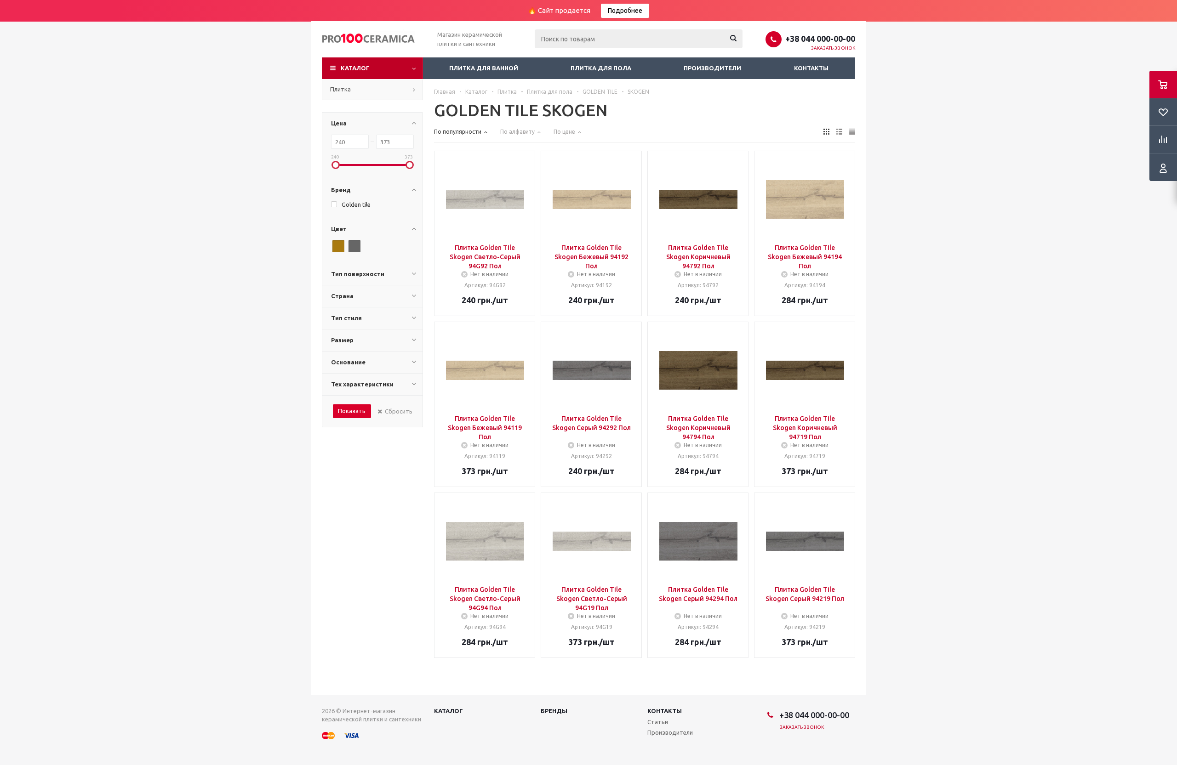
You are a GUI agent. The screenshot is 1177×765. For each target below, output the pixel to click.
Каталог (355, 68)
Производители (712, 68)
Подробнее (625, 10)
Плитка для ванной (483, 68)
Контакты (811, 68)
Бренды (554, 711)
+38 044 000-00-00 (820, 38)
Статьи (657, 722)
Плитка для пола (601, 68)
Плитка (340, 89)
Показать (352, 411)
